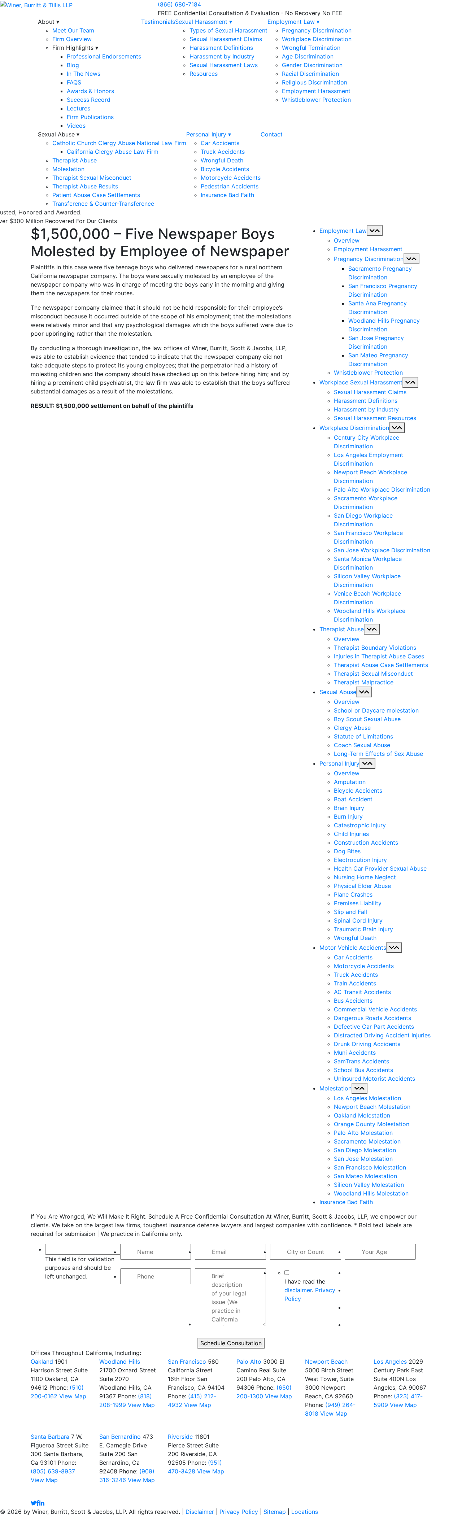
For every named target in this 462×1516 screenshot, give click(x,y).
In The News (83, 73)
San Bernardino (120, 1436)
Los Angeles (390, 1361)
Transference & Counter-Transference (103, 203)
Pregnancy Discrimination (317, 30)
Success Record (88, 99)
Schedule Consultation (231, 1343)
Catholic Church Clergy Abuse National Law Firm (119, 143)
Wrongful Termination (311, 47)
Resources (203, 73)
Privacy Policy (238, 1511)
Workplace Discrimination (317, 39)
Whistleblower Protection (316, 99)
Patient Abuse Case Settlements (96, 195)
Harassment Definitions (221, 47)
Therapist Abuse (74, 160)
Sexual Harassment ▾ (203, 21)
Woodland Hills (119, 1361)
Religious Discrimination (314, 82)
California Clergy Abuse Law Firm (112, 151)
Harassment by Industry (221, 56)
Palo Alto (248, 1361)
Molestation (68, 169)
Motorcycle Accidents (231, 177)
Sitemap (274, 1511)
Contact (272, 134)
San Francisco (187, 1361)
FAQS (74, 82)
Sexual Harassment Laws (223, 65)
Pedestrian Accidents (229, 186)
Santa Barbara (51, 1436)
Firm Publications (90, 117)
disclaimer (298, 1290)
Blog (73, 65)
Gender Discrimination (312, 65)
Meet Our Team (73, 30)
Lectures (78, 108)
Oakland (42, 1361)
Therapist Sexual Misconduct (91, 177)
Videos (76, 125)
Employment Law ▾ (293, 21)
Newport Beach (326, 1361)
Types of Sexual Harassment (228, 30)
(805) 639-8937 (53, 1471)
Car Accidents (220, 143)
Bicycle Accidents (225, 169)
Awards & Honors (90, 91)
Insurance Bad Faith (227, 195)
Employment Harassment (316, 91)
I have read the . (309, 1290)
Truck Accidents (223, 151)
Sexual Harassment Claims (225, 39)
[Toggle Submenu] (375, 230)
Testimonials (158, 21)
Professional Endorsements (104, 56)
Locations (304, 1511)
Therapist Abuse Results (85, 186)
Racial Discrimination (310, 73)
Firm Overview (72, 39)
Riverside (180, 1436)
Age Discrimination (308, 56)
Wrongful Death (222, 160)
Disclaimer (200, 1511)
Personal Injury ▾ (208, 134)
